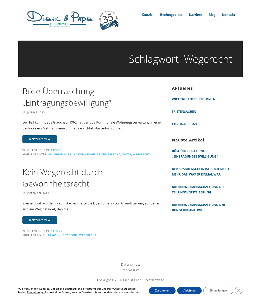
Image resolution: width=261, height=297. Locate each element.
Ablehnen (189, 291)
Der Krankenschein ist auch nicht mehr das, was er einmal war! (200, 171)
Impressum (130, 270)
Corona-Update (185, 124)
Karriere (195, 14)
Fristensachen (184, 111)
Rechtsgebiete (171, 14)
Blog (212, 14)
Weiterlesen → (39, 139)
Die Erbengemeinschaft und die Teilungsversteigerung (198, 189)
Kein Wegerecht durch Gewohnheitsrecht (62, 177)
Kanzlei (148, 14)
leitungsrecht (108, 154)
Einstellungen (35, 292)
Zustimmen (162, 291)
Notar (126, 154)
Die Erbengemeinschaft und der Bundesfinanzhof (198, 207)
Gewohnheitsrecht (63, 235)
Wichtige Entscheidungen (194, 99)
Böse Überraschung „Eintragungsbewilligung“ (66, 96)
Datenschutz (130, 264)
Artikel (56, 150)
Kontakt (228, 14)
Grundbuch (57, 154)
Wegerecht (141, 154)
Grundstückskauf (81, 154)
